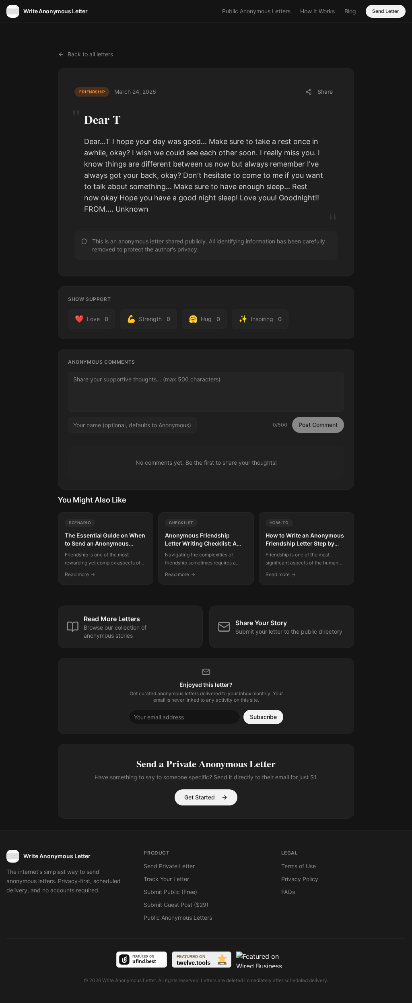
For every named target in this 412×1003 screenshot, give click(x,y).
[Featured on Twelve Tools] (201, 960)
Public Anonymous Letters (256, 11)
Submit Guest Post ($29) (176, 904)
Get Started (199, 797)
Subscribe (263, 716)
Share (325, 91)
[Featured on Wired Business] (266, 960)
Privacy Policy (299, 878)
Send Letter (385, 11)
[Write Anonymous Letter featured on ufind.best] (141, 960)
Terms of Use (298, 866)
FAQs (288, 891)
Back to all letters (90, 54)
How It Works (317, 11)
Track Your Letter (166, 878)
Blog (350, 11)
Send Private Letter (169, 866)
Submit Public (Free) (170, 891)
